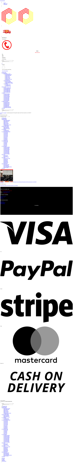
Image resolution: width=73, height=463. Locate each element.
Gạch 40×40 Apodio (6, 152)
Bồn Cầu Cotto (6, 155)
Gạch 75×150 (5, 425)
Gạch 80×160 (5, 137)
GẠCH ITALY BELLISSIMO (6, 131)
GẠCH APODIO (4, 146)
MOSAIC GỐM (4, 119)
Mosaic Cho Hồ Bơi (8, 81)
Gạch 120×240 (6, 135)
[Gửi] (2, 62)
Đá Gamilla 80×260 (6, 105)
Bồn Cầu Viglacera (6, 445)
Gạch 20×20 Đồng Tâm (7, 91)
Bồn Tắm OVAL (6, 162)
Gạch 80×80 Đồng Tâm (7, 89)
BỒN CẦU (3, 154)
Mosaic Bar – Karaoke (7, 128)
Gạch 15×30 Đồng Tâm (7, 90)
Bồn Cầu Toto (6, 156)
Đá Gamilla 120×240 (6, 104)
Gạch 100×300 (6, 422)
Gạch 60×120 (5, 142)
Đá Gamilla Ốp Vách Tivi (7, 106)
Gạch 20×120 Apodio (7, 96)
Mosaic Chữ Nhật (7, 77)
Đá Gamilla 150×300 (6, 102)
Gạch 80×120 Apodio (7, 94)
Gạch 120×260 (6, 136)
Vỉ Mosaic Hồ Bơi (6, 125)
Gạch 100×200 (6, 133)
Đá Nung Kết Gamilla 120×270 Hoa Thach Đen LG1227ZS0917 (9, 185)
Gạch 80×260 (5, 138)
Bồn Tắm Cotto (6, 159)
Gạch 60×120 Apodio (7, 149)
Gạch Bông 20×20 (7, 84)
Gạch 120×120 (6, 134)
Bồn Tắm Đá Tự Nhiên (7, 158)
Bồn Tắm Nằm (6, 161)
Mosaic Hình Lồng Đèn (8, 74)
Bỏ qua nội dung (2, 0)
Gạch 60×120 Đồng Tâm (7, 88)
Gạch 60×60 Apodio (6, 97)
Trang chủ (1, 112)
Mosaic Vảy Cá (6, 122)
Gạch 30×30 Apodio (6, 100)
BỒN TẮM (3, 157)
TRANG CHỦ (4, 72)
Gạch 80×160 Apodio (7, 93)
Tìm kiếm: (3, 61)
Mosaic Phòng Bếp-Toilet (8, 82)
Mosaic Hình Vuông (8, 75)
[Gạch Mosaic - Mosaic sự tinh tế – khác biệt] (17, 24)
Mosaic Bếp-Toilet (6, 416)
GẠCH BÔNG (6, 83)
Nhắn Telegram (4, 461)
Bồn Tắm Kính (6, 160)
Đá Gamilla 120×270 (6, 103)
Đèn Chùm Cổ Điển (6, 164)
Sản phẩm (5, 112)
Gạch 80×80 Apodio (6, 95)
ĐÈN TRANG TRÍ (4, 163)
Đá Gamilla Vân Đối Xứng (7, 107)
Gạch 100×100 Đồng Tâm (7, 87)
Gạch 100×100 (6, 132)
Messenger (3, 460)
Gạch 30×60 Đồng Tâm (7, 92)
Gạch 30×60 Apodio (6, 151)
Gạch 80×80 (5, 432)
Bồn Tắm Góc (6, 448)
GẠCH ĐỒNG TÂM (5, 429)
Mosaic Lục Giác (7, 78)
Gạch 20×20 (5, 144)
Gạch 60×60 (5, 143)
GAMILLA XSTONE (5, 101)
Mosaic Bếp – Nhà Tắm (8, 79)
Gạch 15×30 (5, 145)
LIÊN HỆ (3, 108)
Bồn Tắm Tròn (6, 451)
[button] (0, 113)
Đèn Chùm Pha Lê (6, 165)
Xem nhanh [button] (1, 182)
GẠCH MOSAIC (4, 73)
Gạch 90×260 (5, 428)
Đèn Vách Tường (6, 167)
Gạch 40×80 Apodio (6, 98)
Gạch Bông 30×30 (7, 85)
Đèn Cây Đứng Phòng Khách (8, 166)
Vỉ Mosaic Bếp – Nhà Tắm (7, 124)
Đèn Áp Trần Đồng (6, 454)
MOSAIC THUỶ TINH (7, 80)
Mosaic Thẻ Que (7, 76)
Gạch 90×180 (5, 139)
